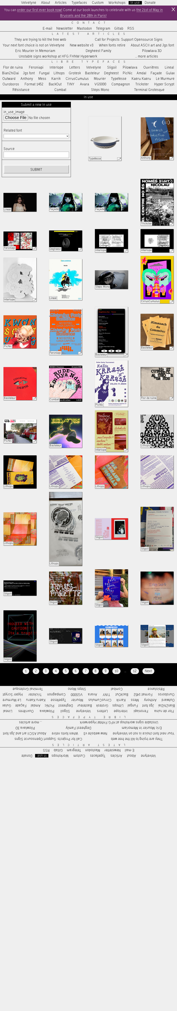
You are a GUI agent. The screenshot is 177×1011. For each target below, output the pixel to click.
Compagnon (120, 84)
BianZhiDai (10, 73)
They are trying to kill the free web (40, 39)
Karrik (56, 79)
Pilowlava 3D (152, 51)
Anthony (27, 79)
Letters (74, 67)
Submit (36, 169)
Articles (61, 3)
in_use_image (14, 112)
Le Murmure (165, 79)
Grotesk (75, 73)
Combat (60, 90)
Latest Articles (90, 34)
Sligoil (112, 67)
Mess (42, 79)
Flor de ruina (13, 67)
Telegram (103, 28)
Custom (98, 3)
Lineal (169, 67)
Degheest (111, 73)
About (45, 3)
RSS (130, 28)
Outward (9, 79)
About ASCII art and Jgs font (152, 45)
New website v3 (82, 45)
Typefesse (119, 79)
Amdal (141, 73)
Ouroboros (11, 84)
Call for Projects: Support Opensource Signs (129, 39)
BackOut (55, 84)
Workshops (117, 3)
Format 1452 (34, 84)
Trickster (142, 84)
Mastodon (84, 28)
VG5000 (100, 84)
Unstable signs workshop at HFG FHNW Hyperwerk (58, 56)
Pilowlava (130, 67)
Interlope (56, 67)
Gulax (170, 73)
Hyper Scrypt (164, 84)
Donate (150, 3)
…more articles (146, 56)
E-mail (47, 28)
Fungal (44, 73)
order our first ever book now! (39, 10)
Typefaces (79, 3)
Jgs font (29, 73)
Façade (156, 73)
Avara (84, 84)
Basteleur (92, 73)
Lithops (59, 73)
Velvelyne (93, 67)
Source (9, 149)
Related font (13, 130)
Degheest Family (98, 51)
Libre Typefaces (90, 62)
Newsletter (64, 28)
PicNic (128, 73)
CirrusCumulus (77, 79)
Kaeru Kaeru (141, 79)
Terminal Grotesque (149, 90)
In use (135, 3)
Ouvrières (151, 67)
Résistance (21, 90)
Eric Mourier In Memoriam (35, 51)
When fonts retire (112, 45)
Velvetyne (28, 3)
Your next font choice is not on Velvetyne (33, 45)
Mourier (100, 79)
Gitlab (118, 28)
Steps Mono (100, 90)
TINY (71, 84)
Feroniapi (36, 67)
